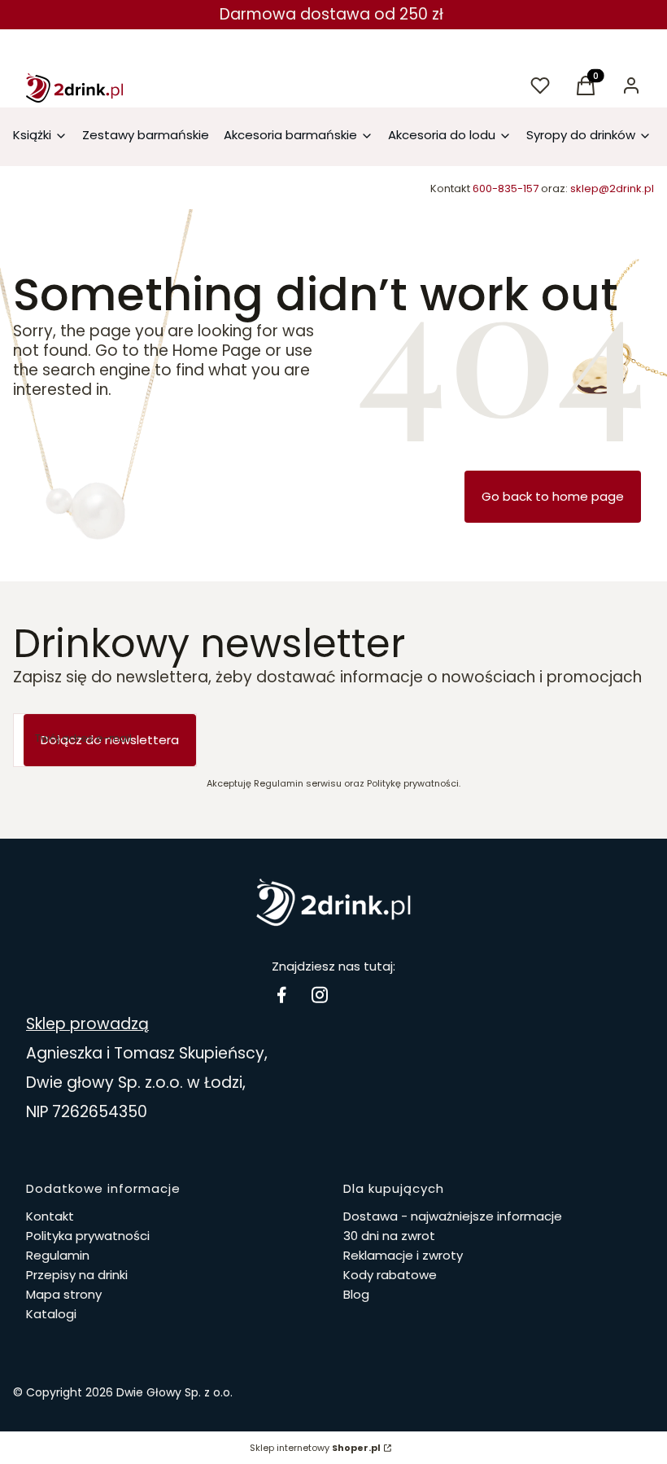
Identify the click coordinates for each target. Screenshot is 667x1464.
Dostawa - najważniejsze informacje (452, 1216)
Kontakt (50, 1216)
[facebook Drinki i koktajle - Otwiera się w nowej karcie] (281, 994)
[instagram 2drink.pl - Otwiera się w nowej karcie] (319, 994)
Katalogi (51, 1313)
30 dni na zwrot (389, 1235)
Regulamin (57, 1255)
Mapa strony (64, 1294)
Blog (356, 1294)
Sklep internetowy (315, 1447)
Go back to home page (553, 496)
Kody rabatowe (390, 1274)
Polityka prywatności (88, 1235)
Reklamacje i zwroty (403, 1255)
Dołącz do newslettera (110, 739)
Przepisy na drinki (77, 1274)
